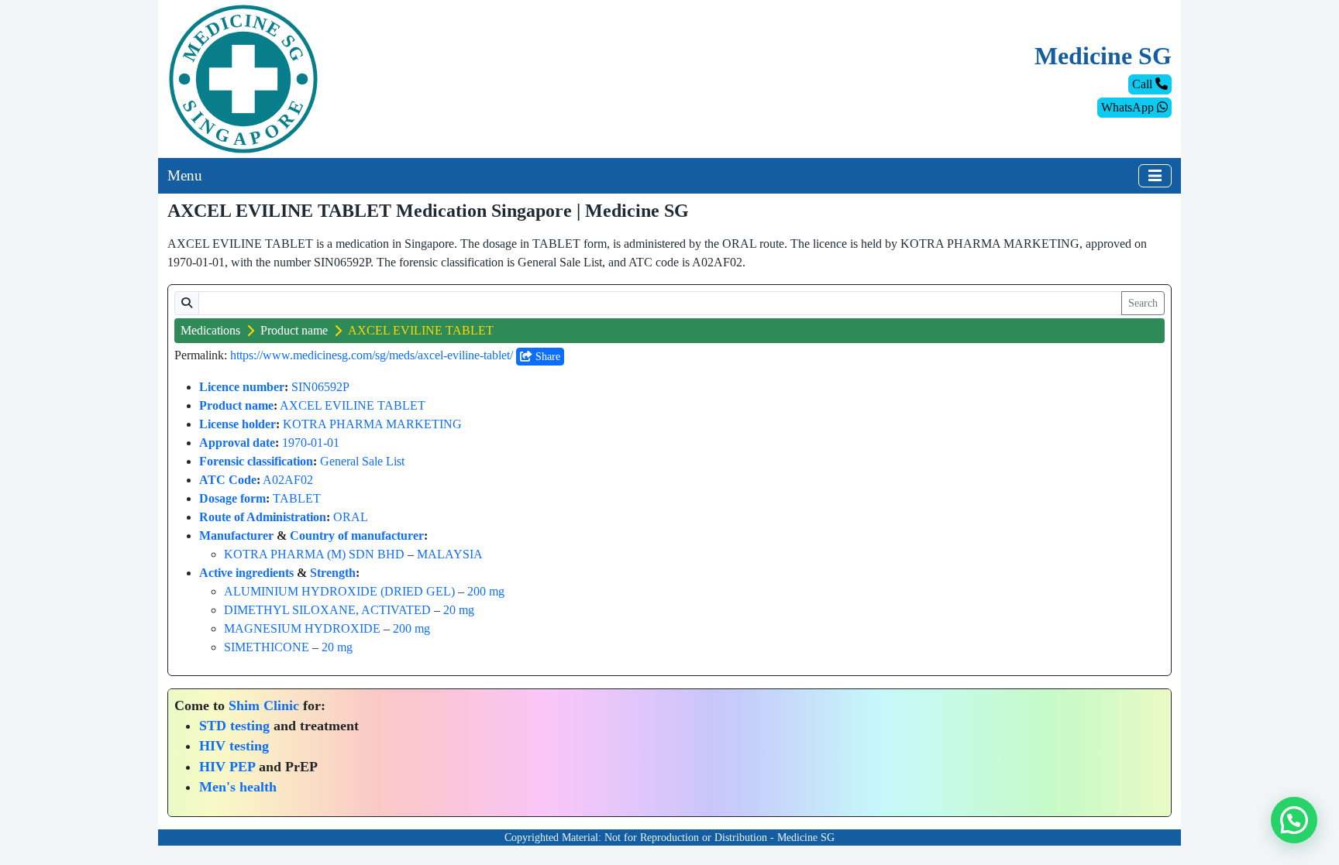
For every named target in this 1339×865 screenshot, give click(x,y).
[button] (1294, 820)
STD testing (234, 725)
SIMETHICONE (266, 647)
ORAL (350, 516)
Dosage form (232, 498)
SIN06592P (320, 386)
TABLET (297, 498)
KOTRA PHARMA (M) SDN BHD (314, 554)
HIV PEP (227, 766)
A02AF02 (288, 479)
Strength (333, 572)
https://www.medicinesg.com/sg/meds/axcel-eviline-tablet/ (371, 355)
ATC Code (227, 479)
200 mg (485, 591)
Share (546, 356)
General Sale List (362, 461)
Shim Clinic (264, 705)
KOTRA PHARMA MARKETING (372, 424)
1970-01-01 (310, 442)
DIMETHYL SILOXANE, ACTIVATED (327, 609)
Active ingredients (246, 572)
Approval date (237, 442)
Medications (210, 330)
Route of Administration (262, 516)
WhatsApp (1129, 107)
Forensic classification (256, 461)
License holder (237, 424)
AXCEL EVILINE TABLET (352, 405)
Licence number (241, 386)
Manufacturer (236, 535)
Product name (294, 330)
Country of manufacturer (357, 535)
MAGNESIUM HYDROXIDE (302, 628)
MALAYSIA (450, 554)
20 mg (458, 609)
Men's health (238, 787)
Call (1143, 84)
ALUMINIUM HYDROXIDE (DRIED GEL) (339, 591)
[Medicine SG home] (243, 77)
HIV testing (234, 745)
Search (1143, 303)
